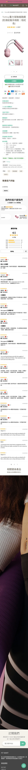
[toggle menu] (1, 5)
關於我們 (3, 767)
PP (9, 171)
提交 (23, 743)
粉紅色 (6, 174)
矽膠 (21, 171)
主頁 (2, 12)
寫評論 (12, 251)
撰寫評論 (6, 190)
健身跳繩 (15, 171)
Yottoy (8, 161)
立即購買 (14, 81)
